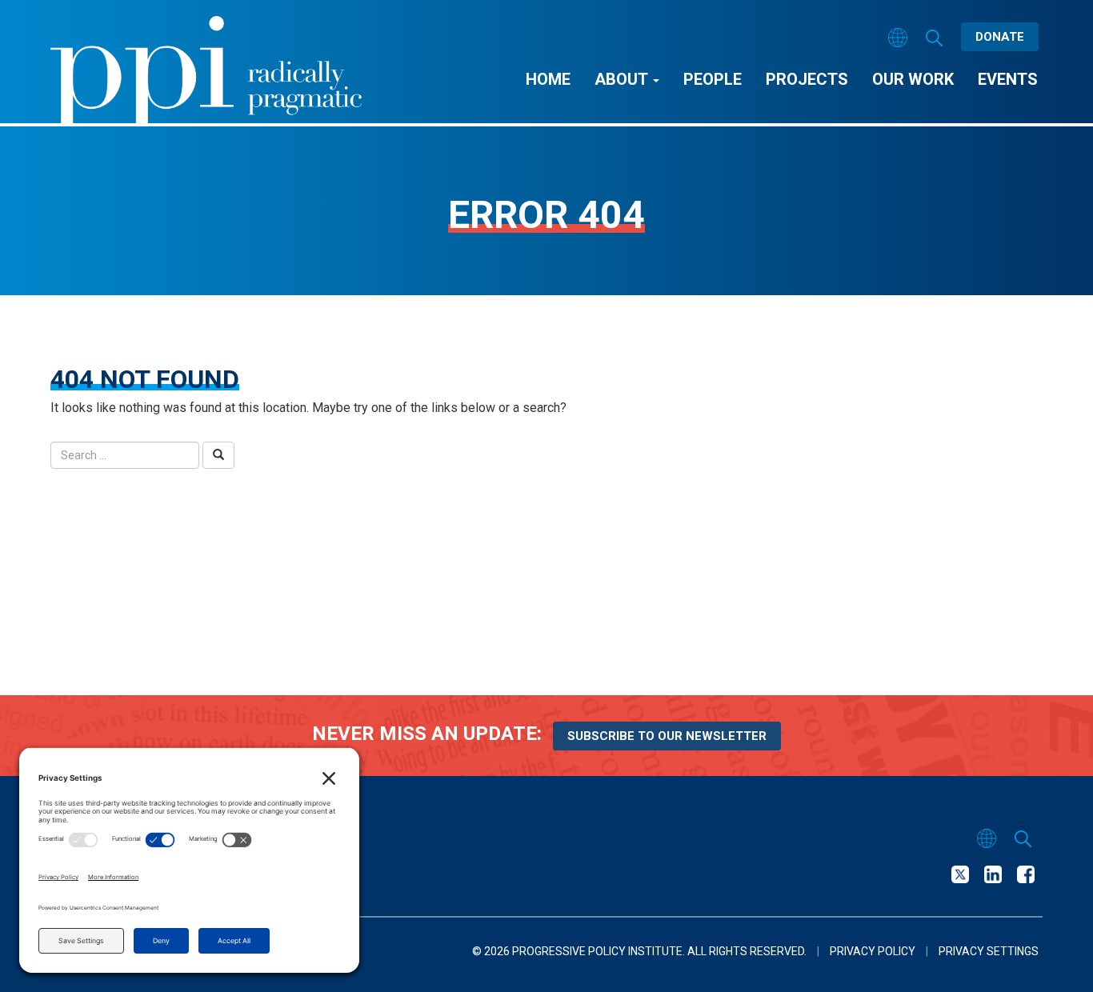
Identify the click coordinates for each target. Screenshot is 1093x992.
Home (548, 79)
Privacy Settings (989, 951)
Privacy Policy (872, 951)
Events (1008, 79)
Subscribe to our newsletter (667, 736)
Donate (999, 37)
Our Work (913, 79)
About (623, 79)
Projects (807, 79)
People (712, 79)
